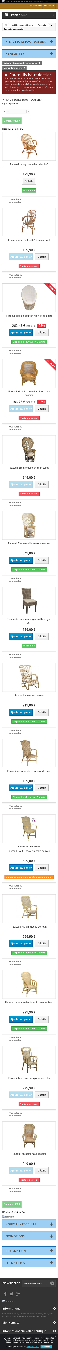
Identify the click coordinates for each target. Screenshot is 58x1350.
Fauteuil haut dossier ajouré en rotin (29, 1078)
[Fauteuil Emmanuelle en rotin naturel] (29, 525)
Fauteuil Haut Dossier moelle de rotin (29, 851)
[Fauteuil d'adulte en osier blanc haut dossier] (29, 373)
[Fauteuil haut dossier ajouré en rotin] (29, 1060)
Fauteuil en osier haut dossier (29, 1153)
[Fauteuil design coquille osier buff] (29, 146)
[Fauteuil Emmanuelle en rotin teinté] (29, 449)
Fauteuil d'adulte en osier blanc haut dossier (29, 393)
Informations (16, 1251)
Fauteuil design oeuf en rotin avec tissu (29, 315)
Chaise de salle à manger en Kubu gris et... (29, 621)
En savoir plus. (33, 1347)
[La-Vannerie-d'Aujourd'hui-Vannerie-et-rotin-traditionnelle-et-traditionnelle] (29, 1)
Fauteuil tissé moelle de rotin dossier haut (29, 1002)
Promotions (15, 1236)
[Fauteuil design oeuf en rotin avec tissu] (29, 298)
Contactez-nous (35, 5)
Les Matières (15, 1263)
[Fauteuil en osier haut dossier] (29, 1136)
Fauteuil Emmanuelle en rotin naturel (29, 543)
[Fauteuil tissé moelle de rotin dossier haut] (29, 984)
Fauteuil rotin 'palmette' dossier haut (29, 240)
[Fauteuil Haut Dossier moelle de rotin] (29, 829)
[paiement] (29, 1216)
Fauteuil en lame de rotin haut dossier (29, 771)
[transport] (8, 1301)
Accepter (46, 1347)
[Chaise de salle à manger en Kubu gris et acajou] (29, 601)
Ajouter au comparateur (15, 200)
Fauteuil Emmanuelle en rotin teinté (29, 467)
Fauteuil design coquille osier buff (29, 164)
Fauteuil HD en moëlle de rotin (29, 926)
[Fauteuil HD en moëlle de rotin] (29, 908)
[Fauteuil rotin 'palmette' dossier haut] (29, 222)
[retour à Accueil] (6, 25)
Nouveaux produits (20, 1224)
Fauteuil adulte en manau (29, 695)
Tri (3, 111)
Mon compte (49, 5)
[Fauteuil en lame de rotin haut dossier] (29, 753)
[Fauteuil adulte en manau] (29, 677)
